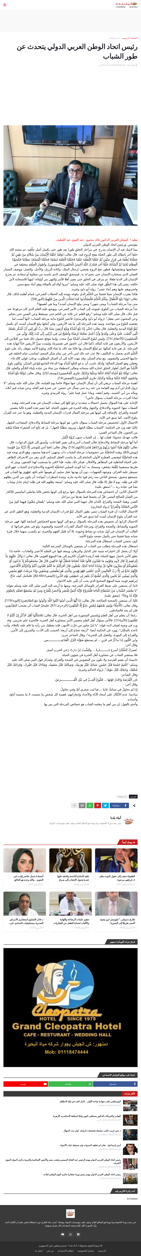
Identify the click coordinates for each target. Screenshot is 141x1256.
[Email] (82, 805)
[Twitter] (105, 805)
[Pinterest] (97, 805)
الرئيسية (102, 1250)
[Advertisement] (70, 20)
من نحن (50, 1250)
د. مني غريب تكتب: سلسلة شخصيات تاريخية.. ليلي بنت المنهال (92, 1130)
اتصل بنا (39, 1250)
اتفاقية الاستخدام (66, 1250)
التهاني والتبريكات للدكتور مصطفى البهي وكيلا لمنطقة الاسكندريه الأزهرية (87, 1116)
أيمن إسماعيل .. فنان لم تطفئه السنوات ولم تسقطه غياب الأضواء (90, 1145)
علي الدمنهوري (46, 1245)
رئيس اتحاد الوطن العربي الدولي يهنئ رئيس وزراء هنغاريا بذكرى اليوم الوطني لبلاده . (82, 1174)
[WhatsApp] (89, 805)
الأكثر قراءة (129, 1093)
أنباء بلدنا (115, 818)
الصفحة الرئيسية (130, 38)
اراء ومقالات (114, 38)
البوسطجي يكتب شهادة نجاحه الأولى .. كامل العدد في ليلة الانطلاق (90, 1101)
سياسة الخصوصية (86, 1250)
